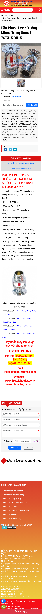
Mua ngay (22, 611)
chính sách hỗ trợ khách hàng (13, 495)
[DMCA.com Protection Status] (9, 528)
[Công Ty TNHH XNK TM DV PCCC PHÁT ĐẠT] (18, 6)
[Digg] (15, 150)
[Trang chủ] (39, 10)
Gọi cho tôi (33, 105)
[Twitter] (10, 150)
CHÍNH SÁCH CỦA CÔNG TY (13, 485)
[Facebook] (5, 150)
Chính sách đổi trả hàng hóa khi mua (15, 511)
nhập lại (29, 448)
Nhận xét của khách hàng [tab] (22, 163)
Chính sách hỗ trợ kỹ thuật (11, 499)
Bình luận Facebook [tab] (22, 169)
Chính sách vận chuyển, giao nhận (14, 503)
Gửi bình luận (15, 448)
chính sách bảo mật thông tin (12, 491)
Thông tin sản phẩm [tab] (22, 158)
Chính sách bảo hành (10, 507)
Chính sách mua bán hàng (11, 519)
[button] (2, 10)
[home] (2, 15)
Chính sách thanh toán (10, 515)
